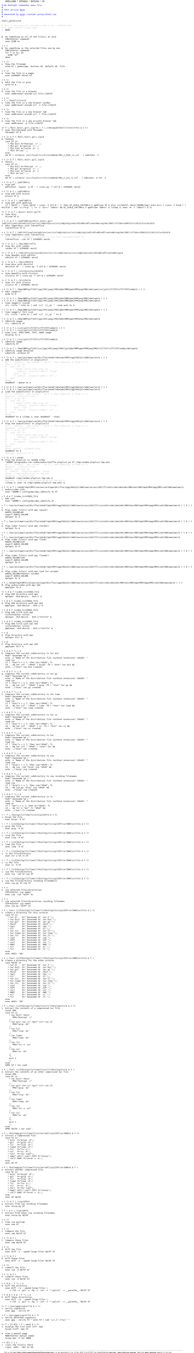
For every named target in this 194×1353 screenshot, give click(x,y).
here (22, 10)
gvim (22, 14)
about (147, 1352)
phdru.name (10, 1)
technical (152, 1352)
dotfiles (35, 1)
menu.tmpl (112, 1352)
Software (23, 1)
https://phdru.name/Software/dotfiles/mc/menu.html (35, 1352)
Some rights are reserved (127, 1352)
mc (43, 1)
